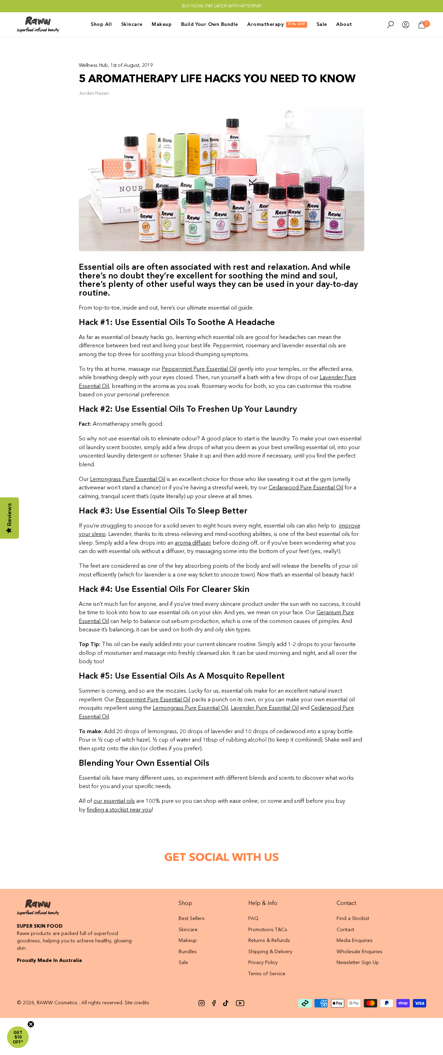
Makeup (188, 940)
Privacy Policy (263, 962)
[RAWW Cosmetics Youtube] (240, 1003)
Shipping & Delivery (270, 951)
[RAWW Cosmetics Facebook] (214, 1003)
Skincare (188, 929)
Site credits (137, 1002)
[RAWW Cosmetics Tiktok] (225, 1003)
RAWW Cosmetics (57, 1002)
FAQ (253, 918)
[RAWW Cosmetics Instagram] (202, 1003)
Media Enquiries (355, 940)
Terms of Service (266, 973)
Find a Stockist (353, 918)
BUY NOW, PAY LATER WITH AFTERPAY (222, 6)
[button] (18, 1037)
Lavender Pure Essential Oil (265, 708)
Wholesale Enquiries (359, 951)
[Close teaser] (30, 1024)
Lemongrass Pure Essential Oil (190, 708)
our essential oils (114, 801)
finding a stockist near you (119, 810)
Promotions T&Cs (267, 929)
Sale (183, 962)
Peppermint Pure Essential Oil (199, 369)
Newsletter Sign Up (358, 962)
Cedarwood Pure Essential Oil (306, 488)
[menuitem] (103, 24)
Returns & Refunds (269, 940)
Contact (345, 929)
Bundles (188, 951)
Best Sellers (192, 918)
